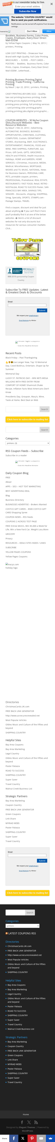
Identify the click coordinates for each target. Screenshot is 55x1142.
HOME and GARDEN (25, 159)
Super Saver (11, 779)
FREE (8, 477)
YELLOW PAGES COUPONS (18, 552)
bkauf (11, 87)
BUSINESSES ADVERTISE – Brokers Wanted (26, 504)
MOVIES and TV (13, 169)
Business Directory (15, 499)
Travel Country (13, 784)
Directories (12, 702)
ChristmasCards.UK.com (17, 706)
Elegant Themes (27, 1127)
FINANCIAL (29, 145)
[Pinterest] (32, 1138)
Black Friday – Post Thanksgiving (21, 357)
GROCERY (10, 534)
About (8, 481)
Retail (36, 183)
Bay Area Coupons (14, 744)
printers (9, 46)
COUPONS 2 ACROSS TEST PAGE (21, 521)
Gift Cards (17, 152)
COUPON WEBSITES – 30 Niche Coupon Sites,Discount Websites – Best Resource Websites (27, 123)
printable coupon (19, 176)
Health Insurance (35, 155)
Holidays (10, 159)
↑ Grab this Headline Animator (27, 346)
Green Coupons (13, 814)
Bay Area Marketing (15, 749)
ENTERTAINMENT (14, 145)
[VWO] (11, 31)
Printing (18, 46)
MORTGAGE (35, 166)
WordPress (27, 1130)
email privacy (33, 315)
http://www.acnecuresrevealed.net (23, 715)
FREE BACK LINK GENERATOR (20, 711)
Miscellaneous (22, 166)
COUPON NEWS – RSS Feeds (19, 517)
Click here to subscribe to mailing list (27, 419)
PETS (8, 176)
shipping (31, 194)
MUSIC (25, 169)
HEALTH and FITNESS (16, 155)
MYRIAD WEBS (13, 823)
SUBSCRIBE (11, 547)
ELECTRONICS (40, 141)
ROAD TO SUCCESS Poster (30, 187)
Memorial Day (12, 373)
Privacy (9, 538)
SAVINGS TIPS (34, 190)
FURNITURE (33, 148)
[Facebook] (13, 1138)
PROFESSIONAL (13, 180)
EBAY (29, 141)
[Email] (41, 1138)
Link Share (11, 818)
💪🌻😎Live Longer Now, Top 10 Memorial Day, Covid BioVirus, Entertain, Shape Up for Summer (27, 366)
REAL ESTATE (41, 180)
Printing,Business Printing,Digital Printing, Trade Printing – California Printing (25, 82)
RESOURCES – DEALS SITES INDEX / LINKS (26, 543)
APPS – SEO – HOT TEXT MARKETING (23, 486)
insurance (33, 162)
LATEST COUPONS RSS (22, 933)
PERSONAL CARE (35, 173)
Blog (8, 495)
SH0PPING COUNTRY (16, 732)
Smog (8, 197)
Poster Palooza (13, 766)
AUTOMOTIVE (12, 131)
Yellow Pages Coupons (19, 43)
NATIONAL (34, 169)
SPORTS (26, 197)
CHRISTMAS (28, 134)
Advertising (36, 127)
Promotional (27, 180)
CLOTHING (40, 134)
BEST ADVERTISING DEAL (18, 491)
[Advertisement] (37, 607)
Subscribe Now (27, 11)
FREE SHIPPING (19, 148)
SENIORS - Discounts (16, 194)
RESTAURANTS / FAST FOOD (19, 183)
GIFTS (26, 152)
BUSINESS (25, 131)
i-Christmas (21, 162)
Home (26, 1114)
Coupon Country (14, 805)
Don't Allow (32, 31)
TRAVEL (25, 201)
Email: (10, 302)
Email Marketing (24, 320)
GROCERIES (35, 152)
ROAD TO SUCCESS (15, 770)
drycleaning (20, 141)
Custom (23, 138)
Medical (9, 166)
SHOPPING (42, 194)
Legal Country (12, 753)
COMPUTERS (12, 138)
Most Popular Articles (16, 720)
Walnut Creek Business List (19, 788)
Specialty (16, 197)
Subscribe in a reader (16, 455)
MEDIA (42, 162)
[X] (23, 1138)
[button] (27, 7)
